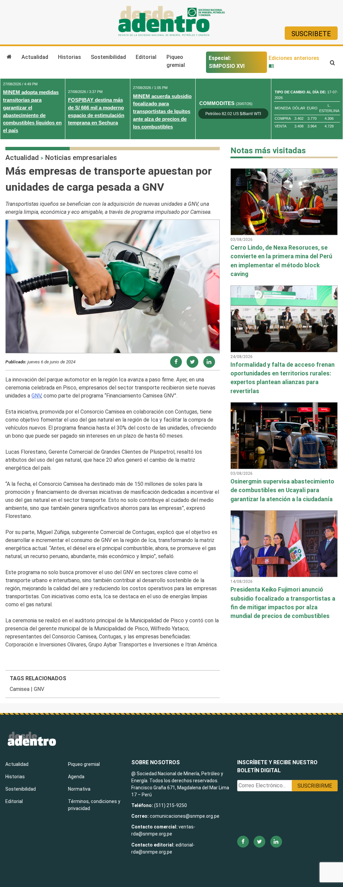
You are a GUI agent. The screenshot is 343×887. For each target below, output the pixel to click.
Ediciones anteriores (294, 58)
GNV (36, 395)
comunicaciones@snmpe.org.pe (185, 816)
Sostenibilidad (108, 57)
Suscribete (311, 34)
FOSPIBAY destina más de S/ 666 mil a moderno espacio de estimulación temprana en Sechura (96, 111)
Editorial (146, 57)
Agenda (76, 776)
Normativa (79, 789)
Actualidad (34, 57)
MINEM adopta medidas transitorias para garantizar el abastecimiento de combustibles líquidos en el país (32, 111)
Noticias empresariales (81, 158)
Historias (69, 57)
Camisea (19, 689)
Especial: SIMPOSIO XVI (227, 62)
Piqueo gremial (175, 61)
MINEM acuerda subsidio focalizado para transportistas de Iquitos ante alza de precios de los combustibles (162, 111)
